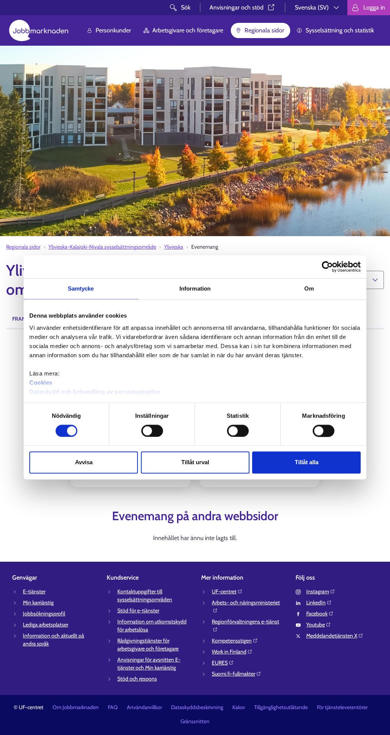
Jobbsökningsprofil (44, 613)
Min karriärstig (38, 602)
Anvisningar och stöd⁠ (236, 7)
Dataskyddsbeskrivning (197, 707)
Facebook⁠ (317, 613)
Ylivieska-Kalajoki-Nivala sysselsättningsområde (102, 246)
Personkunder (113, 30)
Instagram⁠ (317, 591)
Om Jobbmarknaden (76, 707)
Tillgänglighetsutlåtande (281, 707)
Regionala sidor (264, 30)
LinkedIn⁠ (316, 602)
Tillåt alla (306, 462)
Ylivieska (173, 246)
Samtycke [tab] (81, 288)
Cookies (41, 382)
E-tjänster (34, 591)
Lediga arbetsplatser (45, 624)
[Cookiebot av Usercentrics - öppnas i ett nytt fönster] (327, 266)
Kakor (238, 707)
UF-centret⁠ (224, 591)
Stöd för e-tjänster (138, 610)
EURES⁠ (220, 662)
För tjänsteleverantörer (342, 707)
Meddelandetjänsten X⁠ (331, 635)
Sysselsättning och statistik (339, 30)
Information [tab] (195, 288)
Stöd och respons (137, 678)
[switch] (152, 431)
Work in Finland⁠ (229, 651)
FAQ (113, 707)
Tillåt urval (195, 462)
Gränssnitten (195, 721)
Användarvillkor (144, 707)
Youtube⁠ (315, 624)
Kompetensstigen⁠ (232, 640)
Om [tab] (309, 288)
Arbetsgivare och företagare (187, 30)
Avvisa (84, 462)
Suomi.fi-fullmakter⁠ (233, 673)
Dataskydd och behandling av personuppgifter (95, 391)
